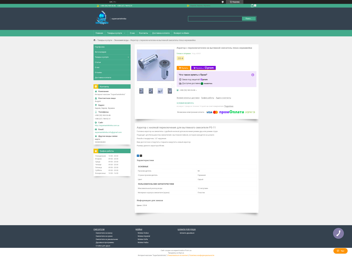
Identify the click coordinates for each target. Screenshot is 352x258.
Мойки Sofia (143, 239)
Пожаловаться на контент (178, 255)
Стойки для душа (103, 246)
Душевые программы (105, 242)
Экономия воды (121, 40)
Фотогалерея (100, 52)
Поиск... (249, 19)
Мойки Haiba (143, 242)
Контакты (143, 33)
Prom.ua (188, 250)
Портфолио (100, 47)
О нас (132, 33)
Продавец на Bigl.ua (176, 253)
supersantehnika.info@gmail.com (108, 132)
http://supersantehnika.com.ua (107, 125)
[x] (141, 156)
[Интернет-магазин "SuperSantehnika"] (102, 18)
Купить (185, 68)
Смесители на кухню (104, 236)
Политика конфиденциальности (201, 255)
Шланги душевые (187, 233)
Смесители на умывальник (107, 239)
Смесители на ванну (104, 233)
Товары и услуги (114, 33)
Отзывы (98, 72)
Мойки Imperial (144, 236)
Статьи (98, 62)
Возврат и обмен (181, 33)
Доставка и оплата (161, 33)
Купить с (200, 68)
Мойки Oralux (143, 233)
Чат (342, 251)
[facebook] (138, 156)
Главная (99, 33)
